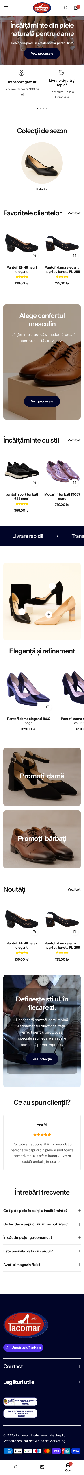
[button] (46, 108)
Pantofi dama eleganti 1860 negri (28, 721)
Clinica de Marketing (49, 1441)
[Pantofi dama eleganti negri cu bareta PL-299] (62, 243)
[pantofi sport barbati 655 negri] (21, 470)
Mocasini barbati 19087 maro (62, 496)
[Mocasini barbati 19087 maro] (62, 470)
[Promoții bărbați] (42, 839)
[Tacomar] (42, 7)
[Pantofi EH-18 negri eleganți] (21, 243)
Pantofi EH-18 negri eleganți (22, 269)
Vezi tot (74, 213)
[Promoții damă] (42, 777)
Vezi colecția (42, 1059)
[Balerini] (42, 163)
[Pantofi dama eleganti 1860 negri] (28, 688)
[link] (22, 612)
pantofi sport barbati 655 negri (22, 496)
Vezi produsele (42, 53)
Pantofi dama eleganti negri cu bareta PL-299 (62, 269)
